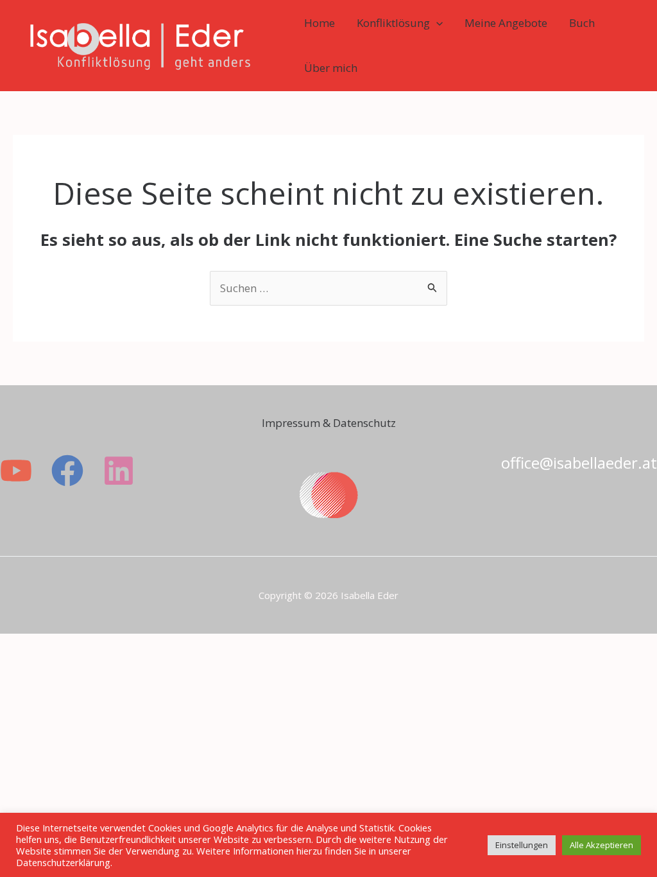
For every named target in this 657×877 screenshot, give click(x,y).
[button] (436, 23)
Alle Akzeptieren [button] (601, 845)
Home (319, 22)
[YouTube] (16, 471)
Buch (582, 22)
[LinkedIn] (119, 471)
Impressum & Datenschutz (329, 422)
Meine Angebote (506, 22)
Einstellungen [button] (521, 845)
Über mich (330, 67)
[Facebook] (67, 471)
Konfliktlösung (393, 22)
